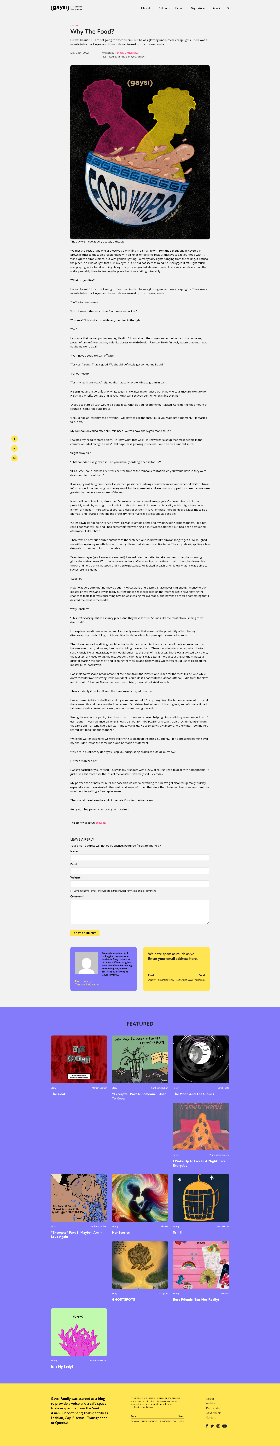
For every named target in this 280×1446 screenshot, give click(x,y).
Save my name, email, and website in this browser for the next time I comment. (115, 890)
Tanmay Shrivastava (127, 52)
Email (74, 864)
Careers (211, 1417)
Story (74, 25)
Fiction (179, 8)
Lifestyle (146, 8)
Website (75, 877)
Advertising (213, 1413)
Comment (77, 896)
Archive (211, 1403)
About (216, 8)
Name (74, 851)
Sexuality (101, 822)
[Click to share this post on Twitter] (14, 448)
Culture (163, 8)
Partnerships (214, 1408)
